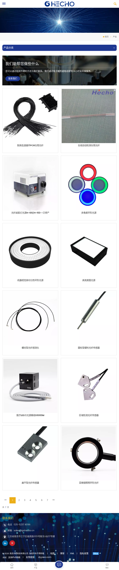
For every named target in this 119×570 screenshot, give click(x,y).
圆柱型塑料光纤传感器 (89, 348)
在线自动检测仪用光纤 (89, 145)
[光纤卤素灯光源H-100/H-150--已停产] (30, 183)
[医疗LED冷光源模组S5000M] (30, 386)
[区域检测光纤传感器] (89, 386)
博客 (62, 553)
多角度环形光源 (88, 213)
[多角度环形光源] (89, 183)
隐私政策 (84, 553)
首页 (107, 36)
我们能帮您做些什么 (22, 64)
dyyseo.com (44, 557)
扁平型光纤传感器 (30, 483)
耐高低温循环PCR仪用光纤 (30, 145)
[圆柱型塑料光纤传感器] (89, 318)
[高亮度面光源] (89, 251)
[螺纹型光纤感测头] (30, 318)
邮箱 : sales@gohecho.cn (21, 530)
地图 (52, 553)
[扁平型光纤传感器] (30, 453)
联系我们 (12, 79)
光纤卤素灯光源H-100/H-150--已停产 (30, 213)
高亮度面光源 (88, 280)
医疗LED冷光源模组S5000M (30, 415)
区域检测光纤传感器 (89, 415)
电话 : (19, 524)
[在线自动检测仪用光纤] (89, 116)
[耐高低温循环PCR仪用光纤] (30, 116)
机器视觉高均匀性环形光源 (30, 280)
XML (72, 553)
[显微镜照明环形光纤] (89, 453)
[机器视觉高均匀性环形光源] (30, 251)
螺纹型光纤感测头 (30, 348)
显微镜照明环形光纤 (89, 483)
